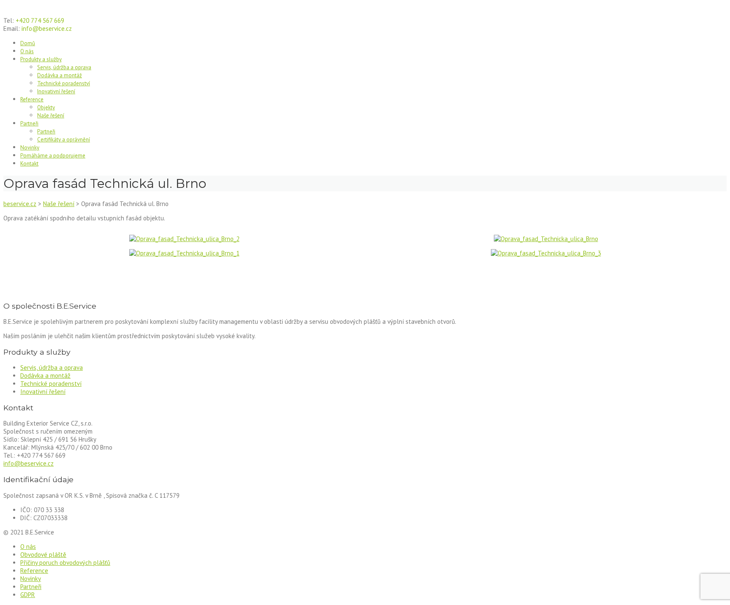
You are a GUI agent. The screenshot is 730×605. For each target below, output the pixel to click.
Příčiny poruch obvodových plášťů (65, 563)
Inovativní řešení (56, 91)
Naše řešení (50, 115)
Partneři (29, 123)
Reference (32, 99)
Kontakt (29, 163)
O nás (27, 51)
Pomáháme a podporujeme (52, 155)
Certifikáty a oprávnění (63, 139)
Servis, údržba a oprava (64, 67)
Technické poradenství (63, 83)
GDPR (27, 595)
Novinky (29, 147)
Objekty (46, 107)
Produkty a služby (41, 59)
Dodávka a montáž (59, 75)
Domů (27, 43)
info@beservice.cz (28, 463)
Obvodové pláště (43, 555)
